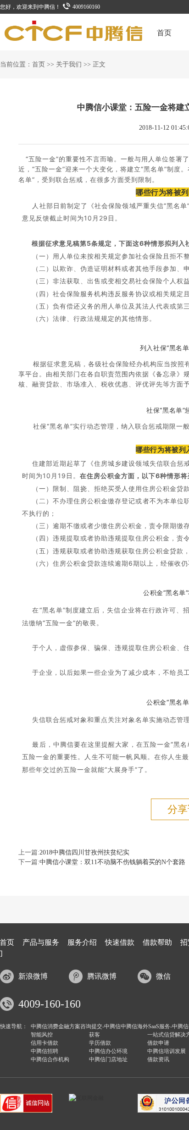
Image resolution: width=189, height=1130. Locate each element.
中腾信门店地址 (108, 1059)
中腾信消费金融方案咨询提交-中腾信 (76, 1026)
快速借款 (119, 942)
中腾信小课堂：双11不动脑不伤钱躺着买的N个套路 (112, 862)
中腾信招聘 (44, 1051)
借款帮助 (157, 942)
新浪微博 (33, 976)
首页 (164, 33)
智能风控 (42, 1034)
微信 (163, 976)
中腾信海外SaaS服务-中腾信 (155, 1026)
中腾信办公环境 (108, 1051)
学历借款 (100, 1043)
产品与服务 (40, 942)
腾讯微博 (102, 976)
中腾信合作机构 (50, 1059)
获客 (94, 1034)
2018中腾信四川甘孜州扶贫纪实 (84, 852)
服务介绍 (82, 942)
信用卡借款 (44, 1043)
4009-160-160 (49, 1004)
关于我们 (69, 64)
